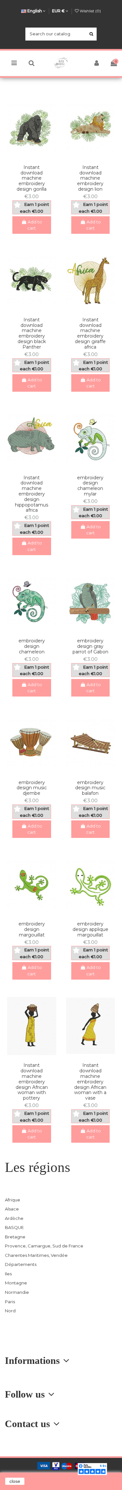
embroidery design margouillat (32, 929)
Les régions (37, 1167)
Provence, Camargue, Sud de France (44, 1245)
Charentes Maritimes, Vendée (36, 1255)
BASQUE (14, 1227)
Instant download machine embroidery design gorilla (32, 178)
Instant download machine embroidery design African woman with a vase (90, 1081)
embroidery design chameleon (32, 646)
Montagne (16, 1282)
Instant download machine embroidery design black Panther (32, 333)
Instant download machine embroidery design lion (90, 178)
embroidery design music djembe (32, 788)
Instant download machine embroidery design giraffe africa (90, 333)
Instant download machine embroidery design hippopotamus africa (31, 494)
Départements (20, 1264)
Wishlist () (90, 10)
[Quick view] (36, 157)
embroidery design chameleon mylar (90, 486)
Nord (10, 1310)
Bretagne (15, 1236)
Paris (10, 1301)
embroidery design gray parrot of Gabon (90, 646)
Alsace (12, 1208)
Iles (8, 1273)
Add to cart (34, 225)
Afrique (12, 1199)
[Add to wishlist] (27, 157)
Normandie (17, 1292)
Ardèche (14, 1218)
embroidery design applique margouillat (90, 929)
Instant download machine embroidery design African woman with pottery (32, 1081)
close (14, 1481)
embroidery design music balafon (90, 788)
